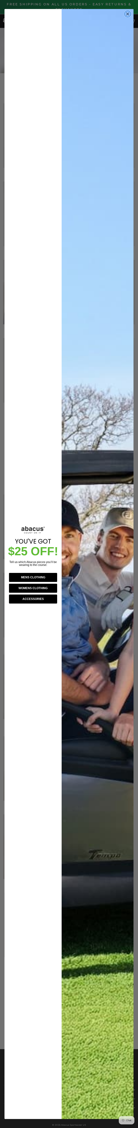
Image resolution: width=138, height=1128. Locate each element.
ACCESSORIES (33, 598)
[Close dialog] (128, 14)
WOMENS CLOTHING (33, 588)
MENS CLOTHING (33, 577)
